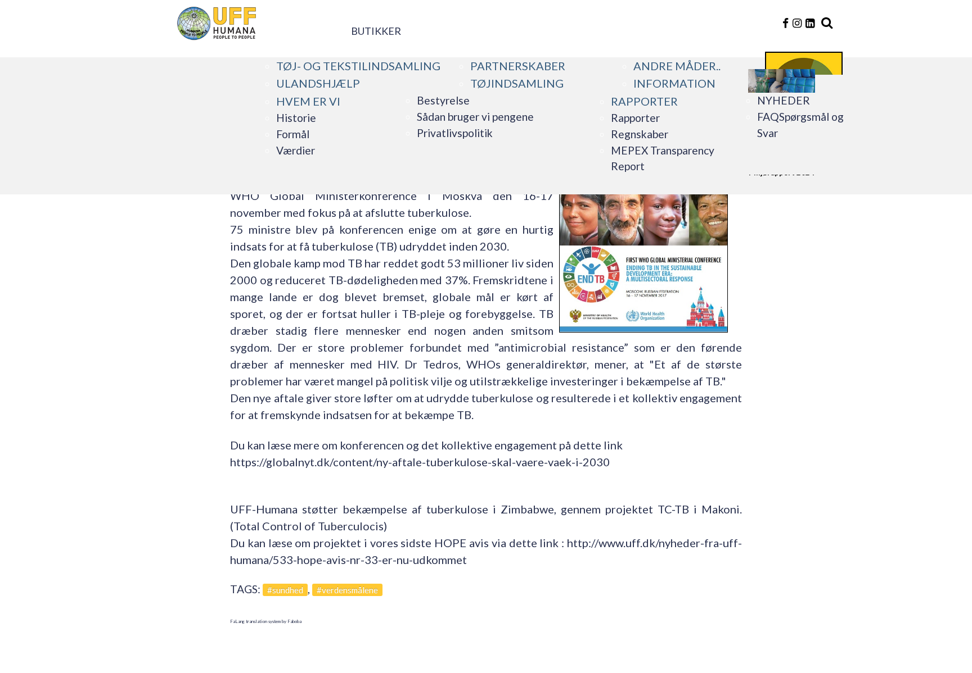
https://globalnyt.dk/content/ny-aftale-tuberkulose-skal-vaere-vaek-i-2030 (420, 462)
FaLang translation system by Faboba (266, 621)
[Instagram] (798, 22)
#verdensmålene (347, 590)
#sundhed (285, 590)
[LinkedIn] (810, 22)
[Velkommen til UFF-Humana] (274, 17)
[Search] (826, 23)
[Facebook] (786, 22)
